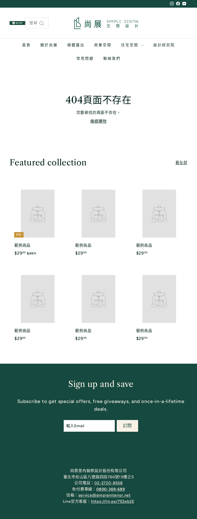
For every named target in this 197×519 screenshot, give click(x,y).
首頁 (26, 45)
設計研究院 (164, 45)
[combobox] (37, 23)
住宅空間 (130, 45)
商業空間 (102, 45)
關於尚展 (49, 45)
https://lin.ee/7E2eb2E (112, 501)
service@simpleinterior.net (104, 495)
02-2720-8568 (108, 483)
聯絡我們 (112, 58)
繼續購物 (98, 121)
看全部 (181, 162)
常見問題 (85, 58)
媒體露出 (76, 45)
